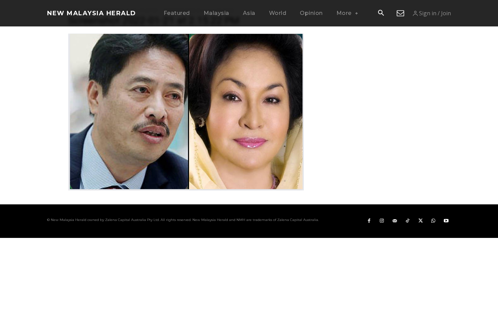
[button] (381, 13)
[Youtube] (446, 221)
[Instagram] (382, 221)
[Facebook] (369, 221)
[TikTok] (407, 221)
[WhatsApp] (433, 221)
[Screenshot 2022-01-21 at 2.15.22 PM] (186, 188)
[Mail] (394, 221)
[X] (420, 221)
